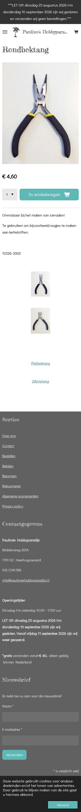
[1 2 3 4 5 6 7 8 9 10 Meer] (9, 194)
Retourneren (11, 486)
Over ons (9, 435)
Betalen (8, 466)
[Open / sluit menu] (5, 32)
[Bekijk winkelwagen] (76, 32)
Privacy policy (12, 506)
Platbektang (40, 363)
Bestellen (9, 455)
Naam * (8, 706)
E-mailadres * (12, 729)
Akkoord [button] (63, 805)
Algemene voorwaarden (20, 496)
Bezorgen (9, 475)
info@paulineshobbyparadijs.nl (25, 580)
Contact (8, 445)
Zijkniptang (40, 381)
